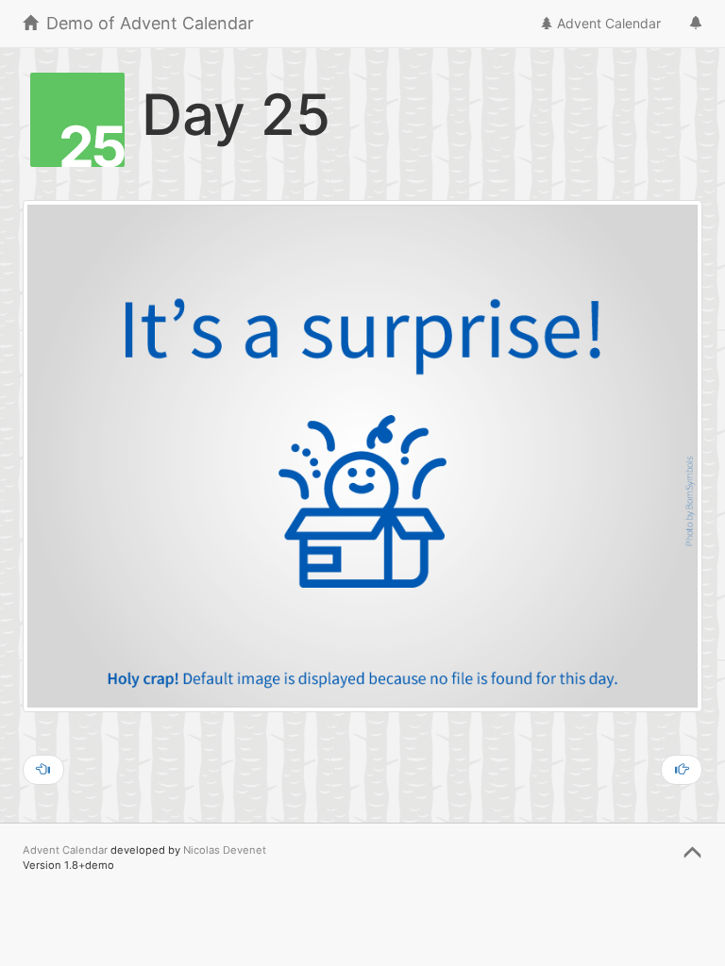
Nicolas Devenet (224, 850)
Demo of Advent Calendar (148, 23)
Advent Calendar (607, 23)
